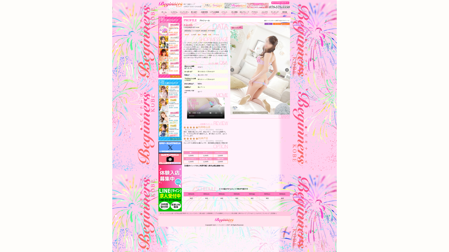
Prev (232, 70)
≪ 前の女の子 (277, 23)
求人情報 (234, 213)
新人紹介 (202, 213)
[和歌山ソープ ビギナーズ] (213, 7)
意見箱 (273, 213)
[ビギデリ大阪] (258, 7)
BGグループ (242, 213)
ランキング (266, 213)
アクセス (251, 213)
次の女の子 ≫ (285, 23)
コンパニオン (194, 213)
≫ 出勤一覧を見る (175, 76)
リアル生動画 (218, 213)
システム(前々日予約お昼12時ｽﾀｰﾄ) (177, 213)
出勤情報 (210, 213)
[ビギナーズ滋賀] (235, 7)
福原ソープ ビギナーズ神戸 (221, 225)
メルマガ (258, 213)
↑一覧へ (268, 23)
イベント (227, 213)
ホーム (162, 213)
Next (287, 70)
